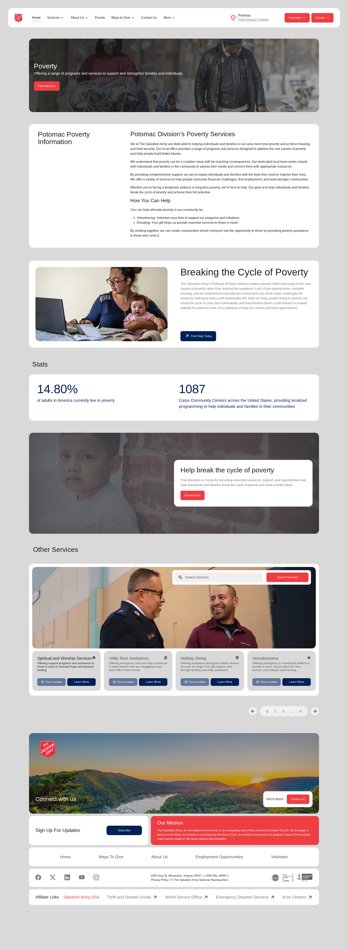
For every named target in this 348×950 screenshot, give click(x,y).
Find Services (46, 86)
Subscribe (124, 830)
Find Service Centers (253, 19)
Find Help (295, 17)
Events (100, 17)
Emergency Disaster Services (245, 897)
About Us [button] (77, 17)
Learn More (81, 681)
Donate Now (192, 495)
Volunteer (279, 857)
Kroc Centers (298, 897)
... (291, 711)
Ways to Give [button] (120, 17)
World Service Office (186, 897)
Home (36, 17)
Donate (320, 17)
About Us (159, 857)
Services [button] (53, 17)
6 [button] (300, 711)
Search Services (287, 577)
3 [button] (283, 711)
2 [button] (275, 711)
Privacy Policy (160, 879)
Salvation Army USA (81, 897)
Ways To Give (111, 857)
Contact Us (149, 17)
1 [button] (267, 711)
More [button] (167, 17)
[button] (253, 711)
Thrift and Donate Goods (132, 897)
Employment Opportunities (219, 857)
